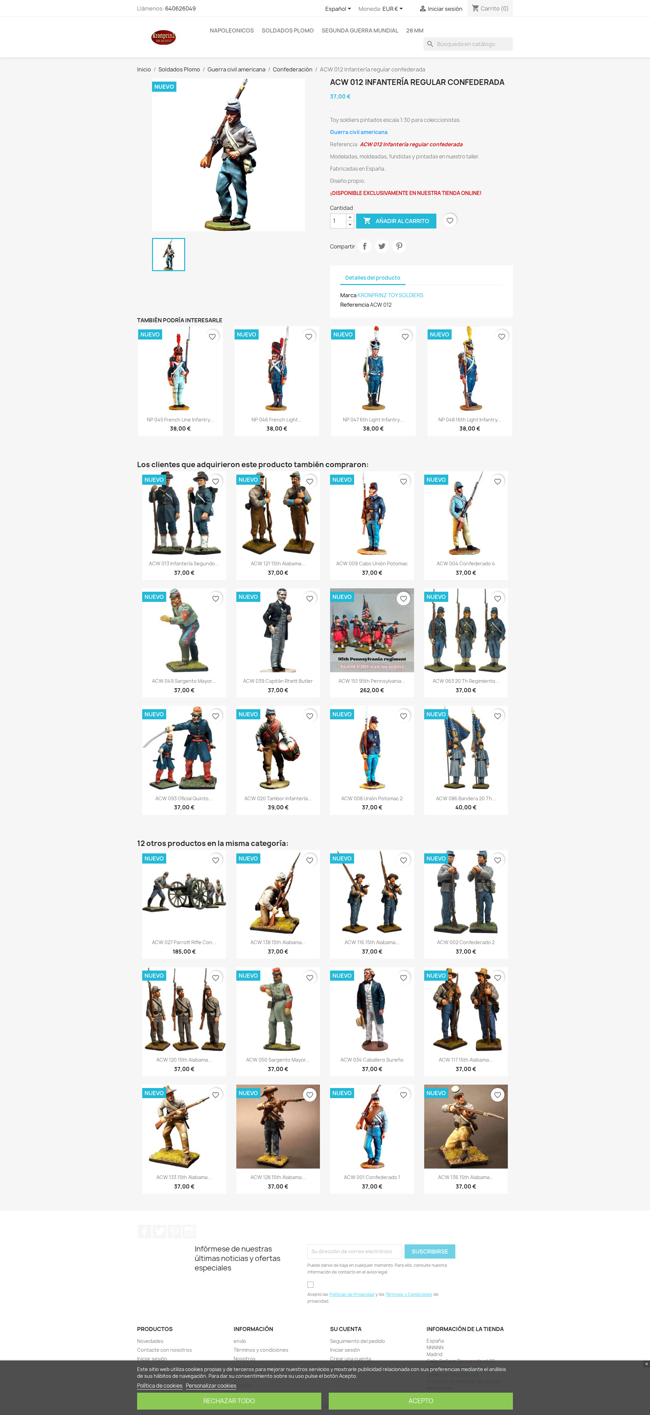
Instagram (189, 1231)
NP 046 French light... (277, 419)
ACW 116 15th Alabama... (372, 942)
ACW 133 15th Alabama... (184, 1177)
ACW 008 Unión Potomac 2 (372, 798)
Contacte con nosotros (164, 1350)
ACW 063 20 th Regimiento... (466, 681)
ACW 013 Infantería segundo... (184, 563)
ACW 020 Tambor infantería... (278, 798)
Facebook (144, 1231)
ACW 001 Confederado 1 (372, 1177)
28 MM (415, 30)
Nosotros (245, 1358)
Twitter (159, 1231)
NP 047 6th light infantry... (373, 419)
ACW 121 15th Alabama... (278, 563)
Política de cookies (159, 1385)
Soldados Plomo (288, 30)
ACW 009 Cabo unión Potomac (372, 563)
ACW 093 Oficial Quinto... (184, 798)
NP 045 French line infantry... (180, 419)
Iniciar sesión (152, 1358)
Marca (348, 295)
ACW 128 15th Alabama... (278, 1177)
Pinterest (399, 246)
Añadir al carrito (396, 221)
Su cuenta (346, 1329)
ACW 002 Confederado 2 (466, 942)
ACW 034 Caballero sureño (372, 1060)
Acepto (421, 1401)
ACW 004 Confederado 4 (466, 563)
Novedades (150, 1341)
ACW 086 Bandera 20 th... (466, 798)
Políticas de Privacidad (351, 1294)
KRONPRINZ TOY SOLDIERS (391, 295)
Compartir (364, 246)
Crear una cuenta (350, 1358)
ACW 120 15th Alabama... (184, 1060)
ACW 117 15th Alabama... (466, 1060)
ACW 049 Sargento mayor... (184, 681)
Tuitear (382, 246)
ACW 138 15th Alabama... (278, 942)
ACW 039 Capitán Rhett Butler (278, 681)
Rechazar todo (229, 1401)
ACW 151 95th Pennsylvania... (372, 681)
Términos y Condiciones (409, 1294)
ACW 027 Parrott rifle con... (184, 942)
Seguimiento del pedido (357, 1341)
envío (240, 1341)
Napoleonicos (232, 30)
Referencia (354, 304)
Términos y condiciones (261, 1350)
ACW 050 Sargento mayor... (278, 1060)
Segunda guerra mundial (360, 30)
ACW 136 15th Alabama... (466, 1177)
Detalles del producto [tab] (372, 277)
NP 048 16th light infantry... (469, 419)
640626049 (180, 8)
